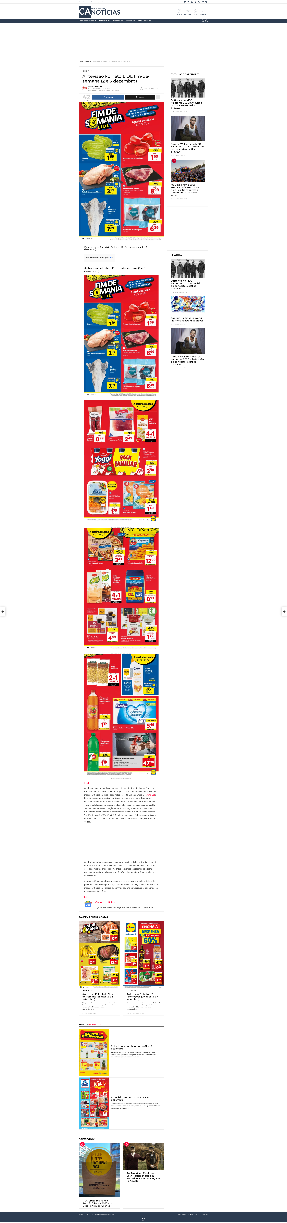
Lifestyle (130, 21)
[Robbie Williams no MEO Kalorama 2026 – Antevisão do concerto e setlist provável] (188, 128)
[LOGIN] (206, 21)
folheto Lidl (150, 795)
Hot (195, 14)
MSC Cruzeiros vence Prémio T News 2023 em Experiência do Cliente (97, 1203)
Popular (187, 14)
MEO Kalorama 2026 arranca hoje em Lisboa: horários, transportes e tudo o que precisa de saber (185, 190)
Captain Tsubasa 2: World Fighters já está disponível (187, 319)
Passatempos (144, 21)
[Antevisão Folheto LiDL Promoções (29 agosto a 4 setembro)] (143, 955)
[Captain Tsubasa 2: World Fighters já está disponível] (188, 305)
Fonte (86, 897)
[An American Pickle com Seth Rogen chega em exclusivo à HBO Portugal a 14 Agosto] (143, 1156)
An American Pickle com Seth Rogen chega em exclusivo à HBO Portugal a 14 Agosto (143, 1177)
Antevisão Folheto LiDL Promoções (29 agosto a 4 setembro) (143, 997)
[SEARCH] (203, 21)
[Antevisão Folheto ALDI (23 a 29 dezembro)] (94, 1103)
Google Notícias (105, 902)
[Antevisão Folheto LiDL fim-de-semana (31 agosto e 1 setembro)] (99, 955)
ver (111, 257)
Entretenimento (88, 21)
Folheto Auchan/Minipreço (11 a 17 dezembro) (131, 1047)
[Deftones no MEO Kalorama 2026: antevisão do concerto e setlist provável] (188, 88)
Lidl (86, 783)
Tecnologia (104, 21)
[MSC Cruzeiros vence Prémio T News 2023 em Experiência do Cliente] (99, 1170)
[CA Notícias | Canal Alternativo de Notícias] (143, 1219)
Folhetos (87, 991)
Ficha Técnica (83, 2)
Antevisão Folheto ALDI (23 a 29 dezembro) (130, 1098)
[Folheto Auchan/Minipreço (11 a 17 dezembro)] (94, 1052)
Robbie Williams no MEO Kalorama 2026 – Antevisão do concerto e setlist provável (187, 148)
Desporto (118, 21)
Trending (203, 14)
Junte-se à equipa (94, 2)
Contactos (104, 2)
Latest (179, 14)
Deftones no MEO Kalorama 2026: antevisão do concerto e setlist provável (186, 104)
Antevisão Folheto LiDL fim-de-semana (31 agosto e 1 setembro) (99, 997)
